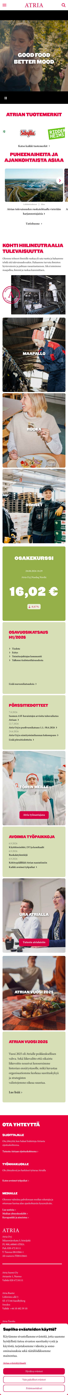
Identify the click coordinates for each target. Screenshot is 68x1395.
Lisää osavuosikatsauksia (21, 684)
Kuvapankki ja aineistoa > (15, 1217)
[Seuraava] (60, 180)
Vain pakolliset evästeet (34, 1379)
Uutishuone (33, 223)
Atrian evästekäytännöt (14, 1363)
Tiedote (16, 648)
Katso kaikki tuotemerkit (32, 146)
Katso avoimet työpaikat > (15, 1180)
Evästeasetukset (34, 1388)
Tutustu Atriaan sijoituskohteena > (20, 1151)
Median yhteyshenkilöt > (15, 1213)
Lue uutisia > (9, 1210)
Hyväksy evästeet (34, 1371)
